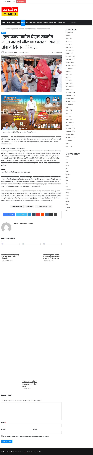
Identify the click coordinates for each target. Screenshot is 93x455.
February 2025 (70, 86)
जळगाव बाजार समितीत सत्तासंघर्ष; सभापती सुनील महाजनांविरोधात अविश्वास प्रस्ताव (30, 383)
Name (3, 422)
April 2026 (68, 44)
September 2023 (70, 137)
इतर (64, 22)
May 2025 (68, 77)
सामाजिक (60, 22)
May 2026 (68, 41)
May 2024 (68, 113)
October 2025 (70, 62)
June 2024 (69, 110)
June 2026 (69, 38)
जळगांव (67, 171)
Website (35, 429)
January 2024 (69, 125)
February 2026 (70, 50)
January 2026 (69, 53)
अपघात (67, 156)
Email (3, 429)
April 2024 (68, 116)
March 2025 (69, 83)
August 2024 (69, 104)
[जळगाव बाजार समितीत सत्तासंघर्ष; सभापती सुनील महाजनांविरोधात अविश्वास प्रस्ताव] (31, 311)
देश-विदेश (18, 22)
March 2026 (69, 47)
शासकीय (51, 22)
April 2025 (68, 80)
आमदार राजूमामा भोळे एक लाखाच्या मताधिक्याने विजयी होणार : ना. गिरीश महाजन (51, 256)
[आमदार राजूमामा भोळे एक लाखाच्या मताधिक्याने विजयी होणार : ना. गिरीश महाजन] (52, 248)
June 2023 (69, 146)
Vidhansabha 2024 (44, 206)
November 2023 (70, 131)
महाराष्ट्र (13, 22)
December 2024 (70, 92)
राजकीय (23, 22)
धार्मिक (30, 22)
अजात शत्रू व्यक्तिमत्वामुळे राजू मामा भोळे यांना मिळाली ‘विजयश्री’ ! (10, 256)
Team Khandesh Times (11, 52)
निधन (67, 180)
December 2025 (70, 56)
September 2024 (70, 101)
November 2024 (70, 95)
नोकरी (34, 22)
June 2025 (69, 74)
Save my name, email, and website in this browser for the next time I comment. (26, 436)
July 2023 (68, 143)
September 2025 (70, 65)
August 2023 (69, 140)
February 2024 (70, 122)
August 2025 (69, 68)
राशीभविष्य (46, 22)
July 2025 (68, 71)
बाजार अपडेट (39, 22)
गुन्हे (27, 22)
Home (3, 22)
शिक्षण (55, 22)
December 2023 (70, 128)
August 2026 (69, 32)
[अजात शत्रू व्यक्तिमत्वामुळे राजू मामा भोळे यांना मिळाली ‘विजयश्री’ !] (10, 248)
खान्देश (8, 22)
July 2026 (68, 35)
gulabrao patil (17, 206)
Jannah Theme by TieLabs (33, 451)
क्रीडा (67, 162)
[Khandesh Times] (9, 11)
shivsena (30, 206)
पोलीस (67, 186)
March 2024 (69, 119)
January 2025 (69, 89)
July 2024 (68, 107)
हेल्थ (66, 210)
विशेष (67, 198)
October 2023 (70, 134)
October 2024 (70, 98)
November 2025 (70, 59)
